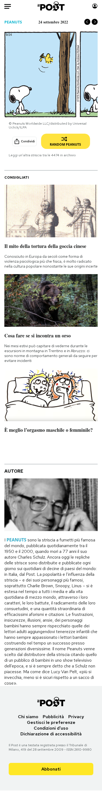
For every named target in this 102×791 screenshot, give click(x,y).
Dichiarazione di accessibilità (51, 734)
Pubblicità (53, 717)
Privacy (76, 717)
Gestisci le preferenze (51, 722)
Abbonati (51, 769)
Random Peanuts (65, 144)
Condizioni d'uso (51, 728)
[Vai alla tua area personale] (95, 6)
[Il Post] (50, 6)
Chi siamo (28, 717)
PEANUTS (13, 22)
